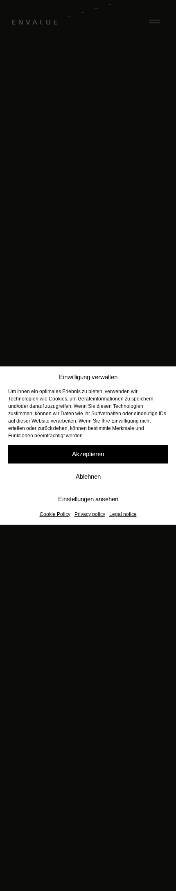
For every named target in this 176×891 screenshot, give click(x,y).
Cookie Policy (55, 514)
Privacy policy (89, 514)
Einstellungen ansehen (88, 498)
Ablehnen (88, 476)
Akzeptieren (88, 453)
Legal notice (123, 514)
